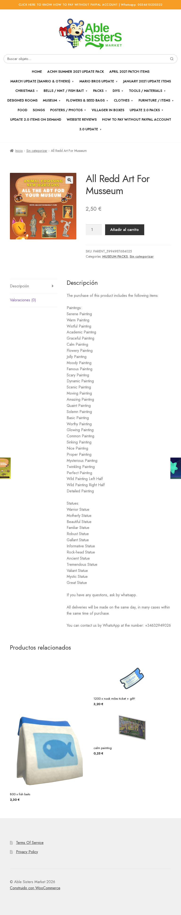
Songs (39, 110)
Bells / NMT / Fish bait (64, 90)
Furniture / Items (154, 100)
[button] (69, 180)
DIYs (116, 90)
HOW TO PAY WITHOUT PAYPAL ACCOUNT (136, 119)
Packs (98, 90)
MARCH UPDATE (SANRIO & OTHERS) (40, 81)
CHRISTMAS (24, 90)
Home (37, 71)
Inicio (19, 150)
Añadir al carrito (124, 229)
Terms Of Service (30, 842)
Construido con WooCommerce (35, 888)
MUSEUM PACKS (115, 256)
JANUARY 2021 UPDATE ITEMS (147, 81)
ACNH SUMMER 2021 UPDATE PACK (75, 71)
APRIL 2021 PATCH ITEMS (129, 71)
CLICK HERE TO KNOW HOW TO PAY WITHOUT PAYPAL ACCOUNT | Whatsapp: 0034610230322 (91, 5)
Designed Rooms (22, 100)
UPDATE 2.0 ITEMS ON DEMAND (35, 119)
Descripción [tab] (19, 286)
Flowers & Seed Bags (85, 100)
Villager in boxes (108, 110)
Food (22, 110)
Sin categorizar (36, 150)
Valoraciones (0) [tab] (23, 300)
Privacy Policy (27, 852)
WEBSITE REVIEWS (82, 119)
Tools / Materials (145, 90)
